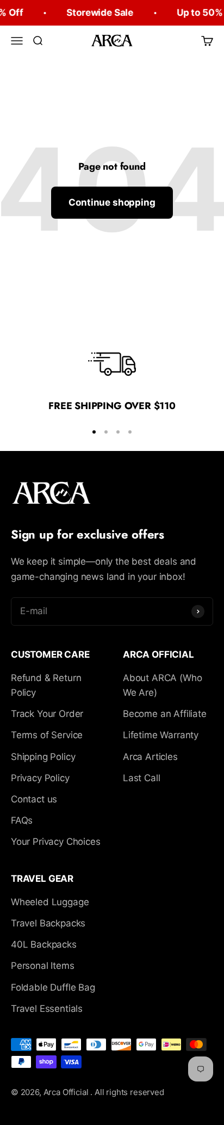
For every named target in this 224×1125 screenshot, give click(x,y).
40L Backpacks (44, 944)
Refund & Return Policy (46, 685)
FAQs (22, 820)
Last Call (141, 777)
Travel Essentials (47, 1008)
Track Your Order (47, 713)
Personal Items (42, 965)
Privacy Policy (40, 777)
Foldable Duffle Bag (53, 987)
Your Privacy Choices (56, 841)
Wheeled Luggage (50, 902)
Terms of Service (47, 735)
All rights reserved (129, 1092)
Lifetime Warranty (160, 735)
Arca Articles (150, 756)
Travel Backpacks (48, 923)
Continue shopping (112, 202)
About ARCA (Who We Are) (162, 685)
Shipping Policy (43, 756)
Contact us (34, 799)
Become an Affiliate (165, 713)
